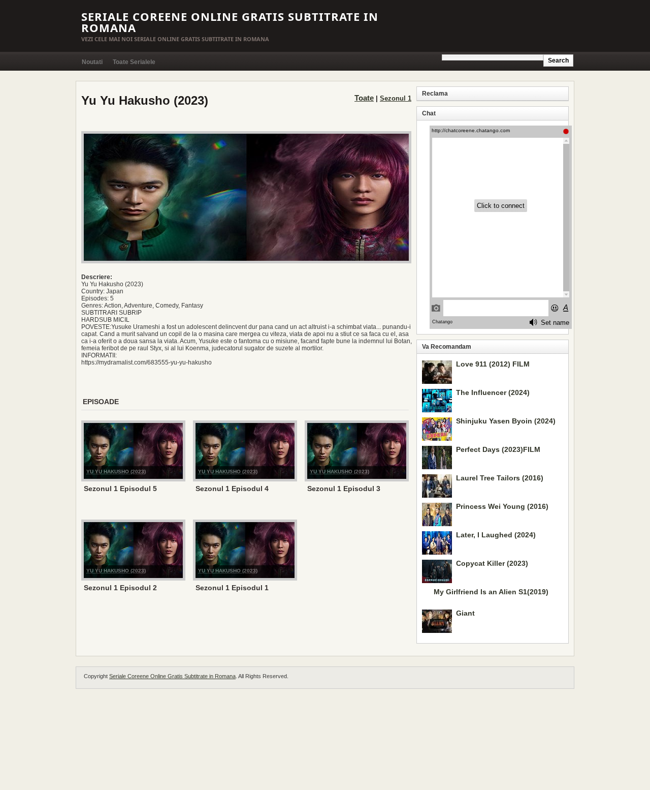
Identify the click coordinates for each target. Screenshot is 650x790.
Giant (465, 613)
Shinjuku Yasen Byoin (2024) (506, 421)
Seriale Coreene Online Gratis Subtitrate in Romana (229, 22)
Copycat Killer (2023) (492, 563)
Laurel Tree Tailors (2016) (499, 478)
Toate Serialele (134, 62)
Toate (364, 98)
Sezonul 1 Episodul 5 (120, 488)
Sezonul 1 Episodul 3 (343, 488)
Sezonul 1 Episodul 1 (232, 588)
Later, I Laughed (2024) (496, 535)
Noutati (92, 62)
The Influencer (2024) (493, 392)
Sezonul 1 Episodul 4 (232, 488)
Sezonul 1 (395, 98)
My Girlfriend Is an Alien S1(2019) (491, 592)
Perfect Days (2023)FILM (498, 449)
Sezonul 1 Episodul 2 (120, 588)
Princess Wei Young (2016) (502, 506)
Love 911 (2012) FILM (493, 364)
